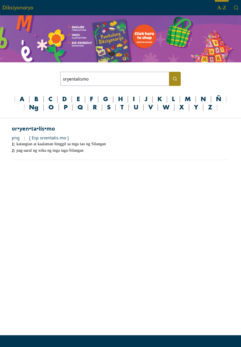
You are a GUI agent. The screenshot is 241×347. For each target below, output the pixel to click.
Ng (34, 107)
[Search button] (175, 79)
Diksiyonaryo (18, 7)
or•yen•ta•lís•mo (33, 128)
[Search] (236, 7)
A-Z (221, 8)
